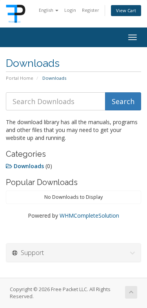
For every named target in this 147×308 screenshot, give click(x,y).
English (46, 10)
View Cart (126, 10)
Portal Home (19, 78)
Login (70, 10)
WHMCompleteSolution (89, 215)
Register (90, 10)
